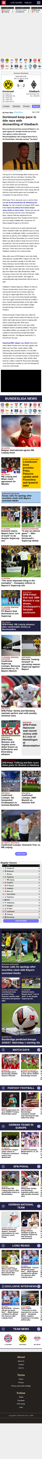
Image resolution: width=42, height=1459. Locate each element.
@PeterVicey (18, 112)
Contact (21, 1364)
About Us (21, 1361)
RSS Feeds (21, 1404)
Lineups (6, 106)
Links (21, 1407)
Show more (21, 854)
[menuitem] (5, 3)
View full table (21, 921)
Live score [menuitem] (16, 3)
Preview (26, 106)
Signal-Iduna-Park (20, 76)
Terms (21, 1379)
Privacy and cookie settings (21, 1386)
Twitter (21, 1397)
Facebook (21, 1400)
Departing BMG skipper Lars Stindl (16, 343)
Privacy (21, 1382)
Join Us (21, 1368)
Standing (16, 106)
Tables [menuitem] (28, 3)
